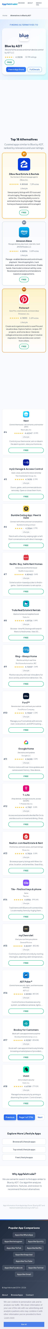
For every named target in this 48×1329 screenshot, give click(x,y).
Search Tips (39, 4)
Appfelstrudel (9, 4)
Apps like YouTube (24, 1261)
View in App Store (16, 69)
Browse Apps (17, 1295)
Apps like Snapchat (24, 1254)
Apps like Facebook (14, 1268)
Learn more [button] (9, 1318)
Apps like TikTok (14, 1248)
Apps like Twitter (36, 1268)
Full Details (35, 69)
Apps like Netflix (34, 1248)
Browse (21, 3)
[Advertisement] (24, 105)
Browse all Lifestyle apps (24, 1141)
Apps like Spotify (36, 1241)
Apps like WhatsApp (24, 1235)
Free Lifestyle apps (24, 1157)
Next (40, 1117)
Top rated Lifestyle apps (24, 1149)
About (30, 3)
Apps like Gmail (24, 1274)
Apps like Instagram (13, 1241)
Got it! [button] (24, 1324)
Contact (30, 1295)
